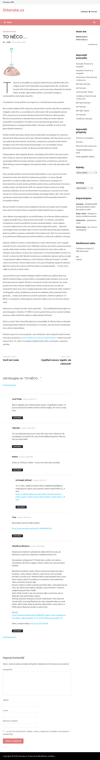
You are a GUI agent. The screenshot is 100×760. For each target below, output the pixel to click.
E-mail (5, 710)
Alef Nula (79, 84)
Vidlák (8, 42)
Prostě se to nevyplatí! (84, 138)
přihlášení (84, 11)
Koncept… (88, 84)
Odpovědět (17, 418)
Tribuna (90, 92)
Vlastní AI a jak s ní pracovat (86, 146)
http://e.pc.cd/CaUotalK (39, 623)
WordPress (42, 756)
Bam (53, 756)
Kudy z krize (81, 213)
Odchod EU (80, 220)
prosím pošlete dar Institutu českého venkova (39, 337)
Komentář (8, 670)
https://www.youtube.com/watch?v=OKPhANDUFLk (32, 528)
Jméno (6, 700)
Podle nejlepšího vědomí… (86, 156)
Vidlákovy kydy (9, 31)
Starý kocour (81, 77)
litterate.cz (13, 10)
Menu (9, 22)
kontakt (94, 11)
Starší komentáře (9, 385)
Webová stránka (10, 721)
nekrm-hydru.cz (82, 39)
